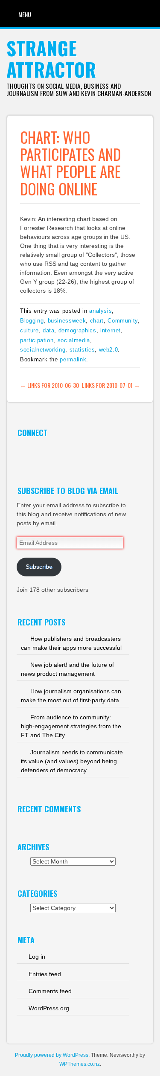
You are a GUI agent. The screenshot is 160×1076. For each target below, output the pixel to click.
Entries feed (45, 974)
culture (29, 330)
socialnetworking (42, 349)
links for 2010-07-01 (111, 385)
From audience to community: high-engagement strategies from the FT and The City (71, 726)
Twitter (23, 452)
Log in (37, 956)
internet (110, 330)
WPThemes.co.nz (79, 1064)
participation (36, 340)
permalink (73, 359)
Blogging (32, 320)
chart (97, 320)
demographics (77, 330)
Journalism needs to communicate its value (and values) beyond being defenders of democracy (72, 761)
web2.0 (108, 349)
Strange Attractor (51, 58)
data (49, 330)
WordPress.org (49, 1008)
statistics (82, 349)
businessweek (67, 320)
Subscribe (39, 566)
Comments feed (50, 991)
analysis (100, 311)
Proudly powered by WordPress (51, 1055)
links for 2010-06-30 (49, 385)
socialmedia (74, 340)
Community (123, 320)
